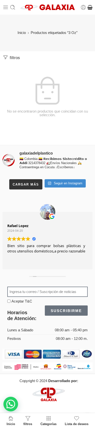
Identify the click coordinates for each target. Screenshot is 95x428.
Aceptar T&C (21, 301)
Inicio (22, 33)
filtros (14, 57)
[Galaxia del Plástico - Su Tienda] (47, 7)
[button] (10, 404)
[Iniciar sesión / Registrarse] (83, 7)
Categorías (48, 424)
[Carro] (90, 7)
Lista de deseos (76, 424)
